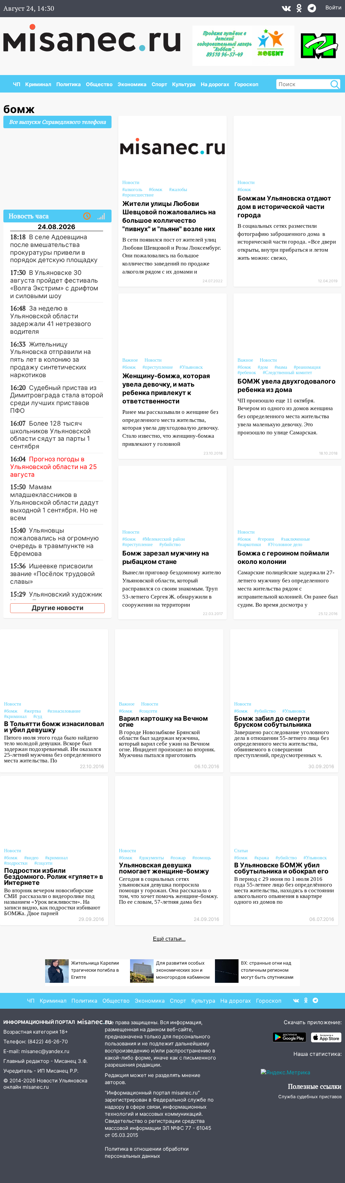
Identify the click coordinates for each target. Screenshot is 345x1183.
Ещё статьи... (169, 939)
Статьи (241, 850)
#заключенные (295, 539)
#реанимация (307, 367)
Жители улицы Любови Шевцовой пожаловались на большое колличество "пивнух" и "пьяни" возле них (169, 216)
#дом (263, 367)
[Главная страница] (96, 34)
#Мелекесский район (164, 539)
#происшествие (138, 195)
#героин (266, 539)
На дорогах (215, 84)
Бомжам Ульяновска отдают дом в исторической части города (284, 206)
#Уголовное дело (285, 544)
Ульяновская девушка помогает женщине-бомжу (164, 868)
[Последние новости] (87, 216)
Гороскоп (246, 84)
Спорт (159, 84)
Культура (184, 84)
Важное (130, 360)
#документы (151, 857)
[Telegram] (312, 9)
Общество (99, 84)
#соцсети (148, 711)
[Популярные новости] (101, 216)
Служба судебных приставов (310, 1096)
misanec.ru (36, 1087)
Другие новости (58, 608)
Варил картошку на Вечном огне (163, 721)
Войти (333, 7)
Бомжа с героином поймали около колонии (283, 557)
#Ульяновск (191, 367)
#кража (261, 857)
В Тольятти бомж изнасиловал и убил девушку (54, 727)
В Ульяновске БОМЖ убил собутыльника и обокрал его (281, 868)
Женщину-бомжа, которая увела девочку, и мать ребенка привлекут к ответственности (166, 388)
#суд (37, 716)
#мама (281, 367)
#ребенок (247, 372)
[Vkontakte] (286, 9)
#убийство (170, 544)
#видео (31, 857)
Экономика (132, 84)
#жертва (32, 711)
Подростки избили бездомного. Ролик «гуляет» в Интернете (53, 876)
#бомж (129, 367)
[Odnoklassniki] (299, 9)
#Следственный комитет (287, 372)
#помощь (201, 857)
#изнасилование (64, 711)
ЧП (16, 84)
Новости (153, 360)
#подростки (16, 863)
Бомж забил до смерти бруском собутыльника (272, 721)
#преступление (158, 367)
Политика (68, 84)
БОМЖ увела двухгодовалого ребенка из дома (287, 385)
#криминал (15, 716)
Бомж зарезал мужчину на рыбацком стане (165, 557)
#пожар (178, 857)
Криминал (38, 84)
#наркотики (249, 544)
